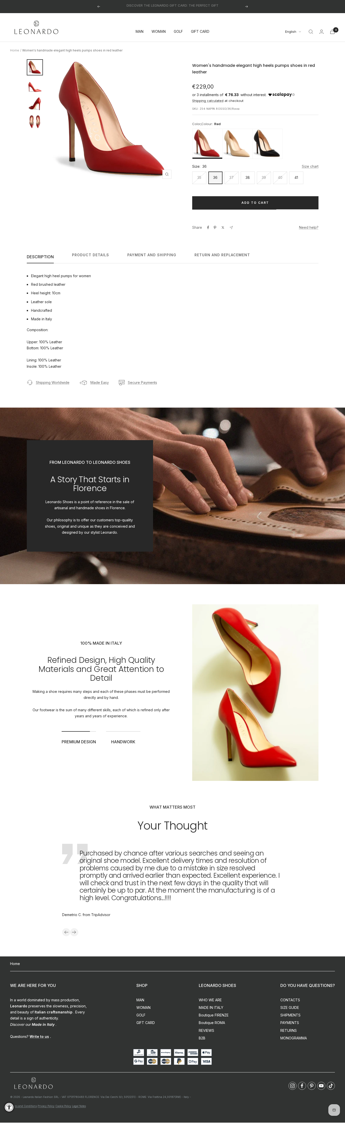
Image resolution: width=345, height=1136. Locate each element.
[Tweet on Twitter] (223, 227)
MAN (139, 32)
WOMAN (159, 32)
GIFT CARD (200, 32)
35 (199, 177)
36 (215, 177)
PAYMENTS (289, 1022)
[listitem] (207, 144)
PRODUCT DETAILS (90, 255)
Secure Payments (142, 382)
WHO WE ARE (210, 1000)
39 (264, 177)
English (290, 32)
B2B (202, 1038)
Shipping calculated (208, 101)
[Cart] (332, 31)
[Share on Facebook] (208, 227)
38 (247, 177)
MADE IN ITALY (211, 1007)
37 (231, 177)
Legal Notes (79, 1105)
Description (40, 256)
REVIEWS (206, 1030)
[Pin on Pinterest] (215, 227)
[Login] (321, 32)
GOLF (178, 32)
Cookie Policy (63, 1105)
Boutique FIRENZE (214, 1015)
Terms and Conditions (23, 1105)
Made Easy (99, 382)
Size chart (310, 166)
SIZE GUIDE (289, 1007)
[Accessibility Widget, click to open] (9, 1107)
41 (296, 177)
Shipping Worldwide (52, 382)
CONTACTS (290, 1000)
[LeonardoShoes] (33, 1083)
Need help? (308, 227)
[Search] (311, 32)
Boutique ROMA (212, 1022)
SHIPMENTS (290, 1015)
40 (280, 177)
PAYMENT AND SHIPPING (151, 255)
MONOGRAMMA (293, 1038)
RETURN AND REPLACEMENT (222, 255)
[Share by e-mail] (231, 227)
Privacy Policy (46, 1105)
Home (14, 50)
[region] (255, 143)
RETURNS (288, 1030)
